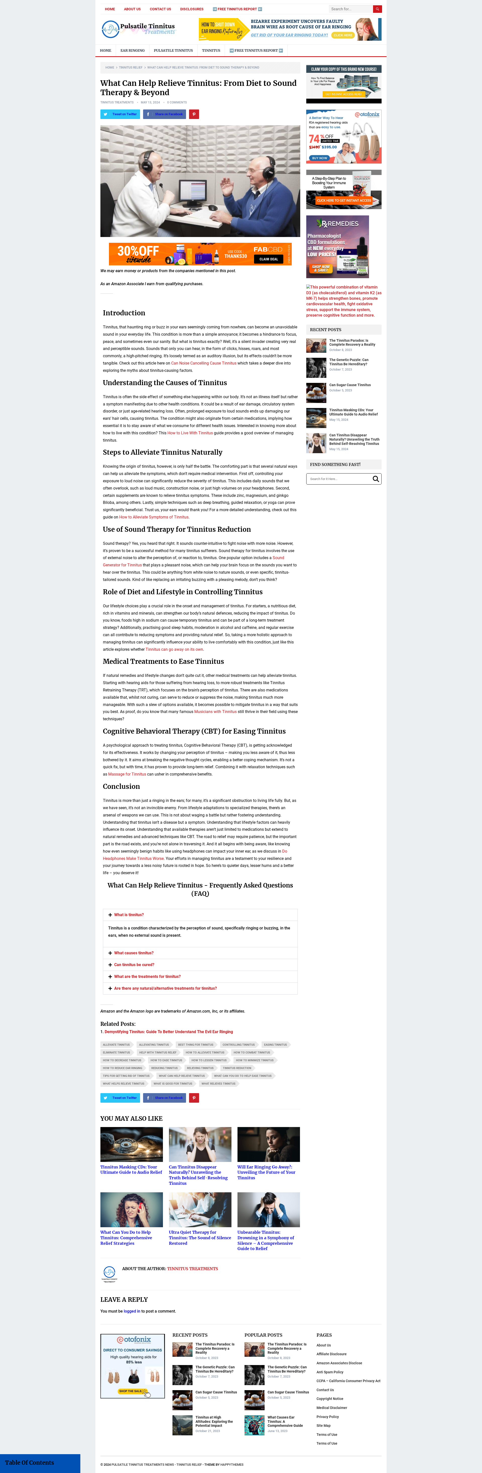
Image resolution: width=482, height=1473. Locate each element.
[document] (241, 736)
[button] (451, 674)
